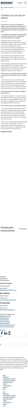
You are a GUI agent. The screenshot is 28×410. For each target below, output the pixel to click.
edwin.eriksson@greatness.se (7, 309)
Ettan (4, 375)
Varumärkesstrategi (8, 382)
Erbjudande (6, 377)
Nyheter (5, 384)
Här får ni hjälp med (7, 314)
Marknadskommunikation (9, 378)
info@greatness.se (5, 280)
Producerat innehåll (8, 7)
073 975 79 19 (3, 308)
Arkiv (4, 389)
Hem (2, 7)
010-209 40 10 (3, 278)
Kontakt (5, 387)
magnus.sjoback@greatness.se (8, 300)
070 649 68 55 (3, 288)
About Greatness (7, 385)
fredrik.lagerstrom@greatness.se (8, 290)
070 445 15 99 (3, 298)
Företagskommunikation (9, 380)
